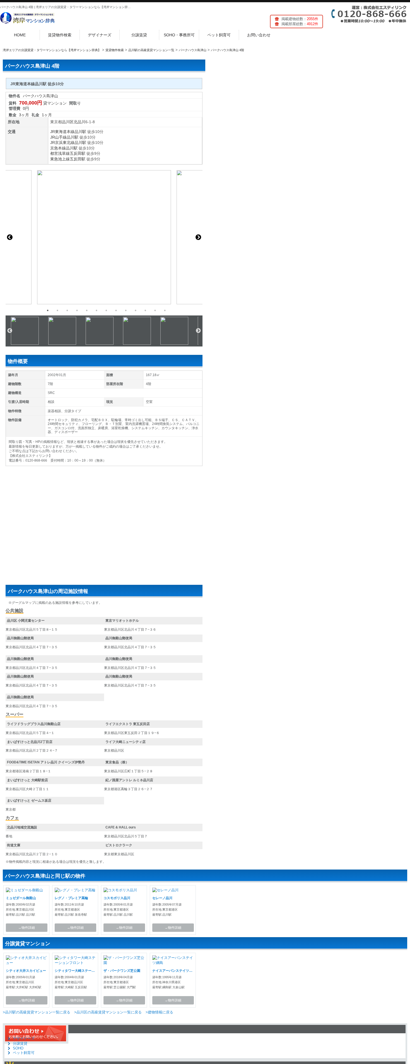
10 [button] (135, 310)
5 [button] (87, 310)
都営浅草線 (60, 153)
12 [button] (155, 310)
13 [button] (165, 310)
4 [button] (77, 310)
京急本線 (58, 148)
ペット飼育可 (219, 35)
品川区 (68, 122)
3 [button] (67, 310)
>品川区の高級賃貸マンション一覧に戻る (108, 1012)
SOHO (18, 1048)
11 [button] (145, 310)
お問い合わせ (259, 35)
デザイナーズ (99, 35)
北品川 (79, 122)
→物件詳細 (26, 928)
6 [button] (96, 310)
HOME (20, 35)
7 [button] (106, 310)
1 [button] (47, 310)
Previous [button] (10, 237)
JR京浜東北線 (62, 142)
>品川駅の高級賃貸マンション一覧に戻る (36, 1012)
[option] (104, 237)
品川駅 (80, 131)
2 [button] (57, 310)
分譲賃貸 (139, 35)
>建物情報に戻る (159, 1012)
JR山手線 (58, 137)
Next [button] (198, 237)
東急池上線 (60, 159)
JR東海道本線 (62, 131)
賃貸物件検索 (59, 35)
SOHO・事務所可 (179, 35)
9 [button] (126, 310)
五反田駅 (77, 153)
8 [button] (116, 310)
